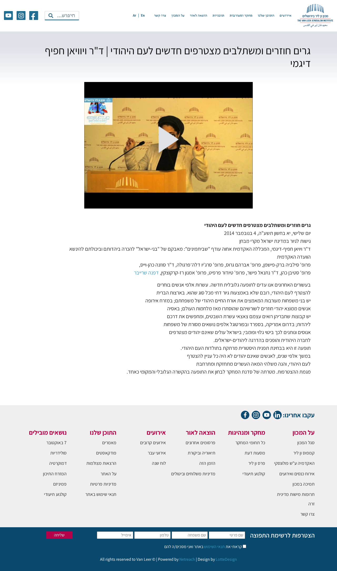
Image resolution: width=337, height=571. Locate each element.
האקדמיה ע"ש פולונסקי (294, 463)
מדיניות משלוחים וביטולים (193, 474)
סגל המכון (306, 442)
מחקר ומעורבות (241, 15)
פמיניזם (60, 484)
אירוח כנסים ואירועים (297, 474)
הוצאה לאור (198, 15)
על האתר (108, 474)
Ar (134, 15)
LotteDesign (226, 559)
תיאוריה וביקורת (201, 453)
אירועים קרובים (153, 442)
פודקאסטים (106, 453)
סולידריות (58, 453)
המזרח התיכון (55, 474)
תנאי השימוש (214, 546)
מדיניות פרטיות (103, 484)
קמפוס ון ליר (304, 453)
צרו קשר (160, 15)
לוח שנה (159, 463)
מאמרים (109, 442)
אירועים (285, 15)
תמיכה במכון (304, 484)
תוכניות (218, 15)
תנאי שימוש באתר (100, 494)
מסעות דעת (255, 453)
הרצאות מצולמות (101, 463)
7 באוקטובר (56, 442)
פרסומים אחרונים (200, 442)
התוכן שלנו (266, 15)
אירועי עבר (157, 453)
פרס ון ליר (256, 463)
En (143, 15)
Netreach (187, 559)
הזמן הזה (207, 463)
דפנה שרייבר (146, 272)
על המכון (178, 15)
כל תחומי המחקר (250, 442)
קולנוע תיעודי (253, 474)
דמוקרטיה (58, 463)
